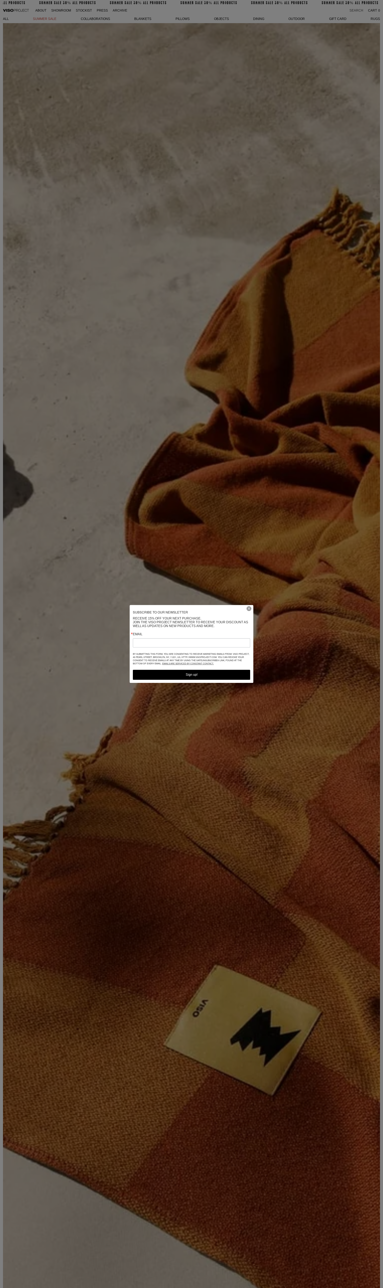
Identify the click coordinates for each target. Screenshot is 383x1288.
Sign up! (191, 674)
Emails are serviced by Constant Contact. (188, 664)
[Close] (250, 608)
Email (137, 634)
